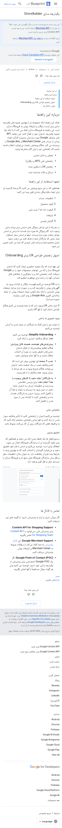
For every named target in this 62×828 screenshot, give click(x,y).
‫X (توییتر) (55, 700)
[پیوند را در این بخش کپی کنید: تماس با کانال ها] (37, 511)
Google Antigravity (50, 739)
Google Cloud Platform (48, 790)
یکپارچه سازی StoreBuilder (41, 14)
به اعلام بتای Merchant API (31, 38)
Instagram (54, 690)
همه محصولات (53, 800)
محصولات (42, 69)
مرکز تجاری (54, 666)
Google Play (53, 749)
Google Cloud (52, 744)
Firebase (55, 729)
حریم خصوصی (45, 813)
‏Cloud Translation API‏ (33, 55)
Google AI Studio (51, 734)
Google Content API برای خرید (45, 646)
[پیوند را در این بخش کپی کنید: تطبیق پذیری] (44, 432)
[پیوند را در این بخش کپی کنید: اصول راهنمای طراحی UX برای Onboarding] (56, 260)
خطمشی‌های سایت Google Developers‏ (43, 622)
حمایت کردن (54, 661)
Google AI (54, 795)
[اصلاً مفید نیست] (36, 75)
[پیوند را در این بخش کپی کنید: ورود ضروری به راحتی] (35, 318)
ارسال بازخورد (49, 82)
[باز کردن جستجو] (20, 4)
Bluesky (55, 685)
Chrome (55, 724)
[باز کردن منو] (55, 4)
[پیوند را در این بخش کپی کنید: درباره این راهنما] (34, 114)
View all (55, 755)
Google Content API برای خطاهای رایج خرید (39, 651)
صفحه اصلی (54, 69)
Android (55, 719)
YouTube (54, 705)
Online (31, 69)
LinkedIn (55, 695)
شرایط (56, 813)
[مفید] (41, 75)
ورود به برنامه (9, 4)
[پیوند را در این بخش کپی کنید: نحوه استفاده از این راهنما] (25, 182)
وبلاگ (57, 680)
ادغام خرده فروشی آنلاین (15, 69)
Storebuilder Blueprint (34, 4)
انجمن (57, 656)
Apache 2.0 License (41, 619)
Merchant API (42, 28)
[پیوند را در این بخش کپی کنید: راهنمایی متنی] (43, 410)
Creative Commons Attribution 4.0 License (40, 616)
